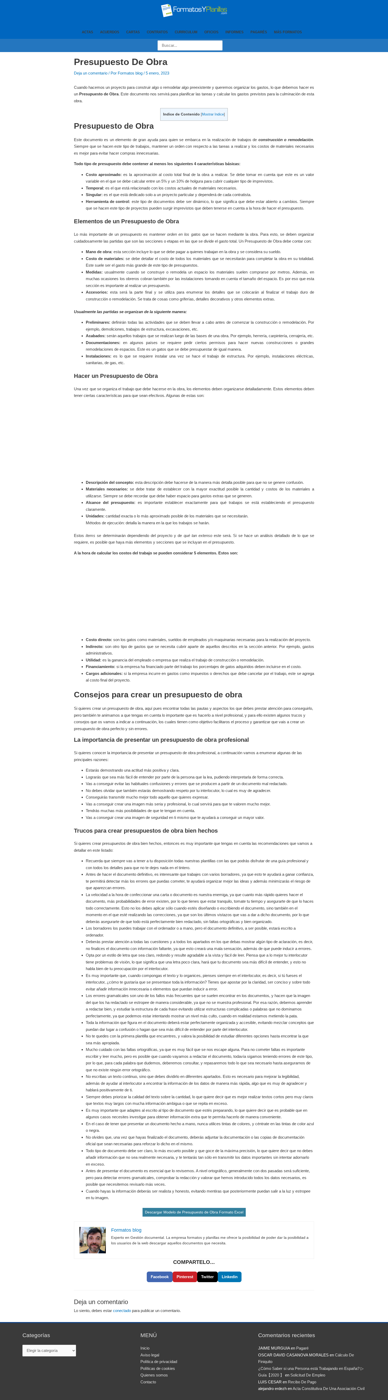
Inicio (144, 1348)
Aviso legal (149, 1355)
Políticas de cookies (157, 1368)
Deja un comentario (90, 73)
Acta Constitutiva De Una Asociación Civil (329, 1388)
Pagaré (302, 1348)
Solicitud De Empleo (307, 1375)
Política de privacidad (158, 1361)
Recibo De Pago (302, 1382)
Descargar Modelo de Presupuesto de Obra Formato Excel (194, 1212)
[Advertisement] (194, 440)
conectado (122, 1310)
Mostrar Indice (213, 114)
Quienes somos (154, 1375)
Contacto (148, 1382)
